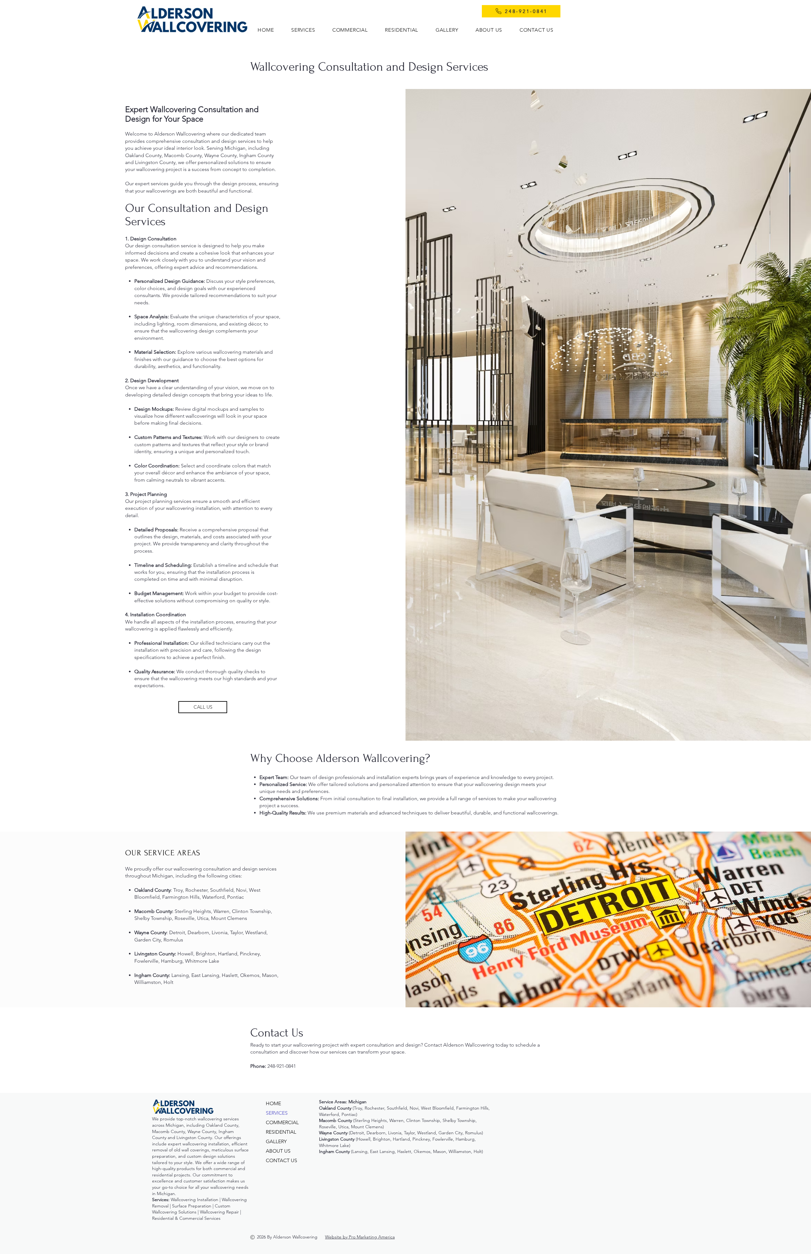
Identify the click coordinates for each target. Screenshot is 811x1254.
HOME (273, 1103)
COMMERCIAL (282, 1122)
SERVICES (277, 1113)
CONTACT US (281, 1160)
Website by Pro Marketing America (360, 1237)
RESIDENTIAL (281, 1132)
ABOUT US (278, 1151)
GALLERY (276, 1141)
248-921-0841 (281, 1066)
